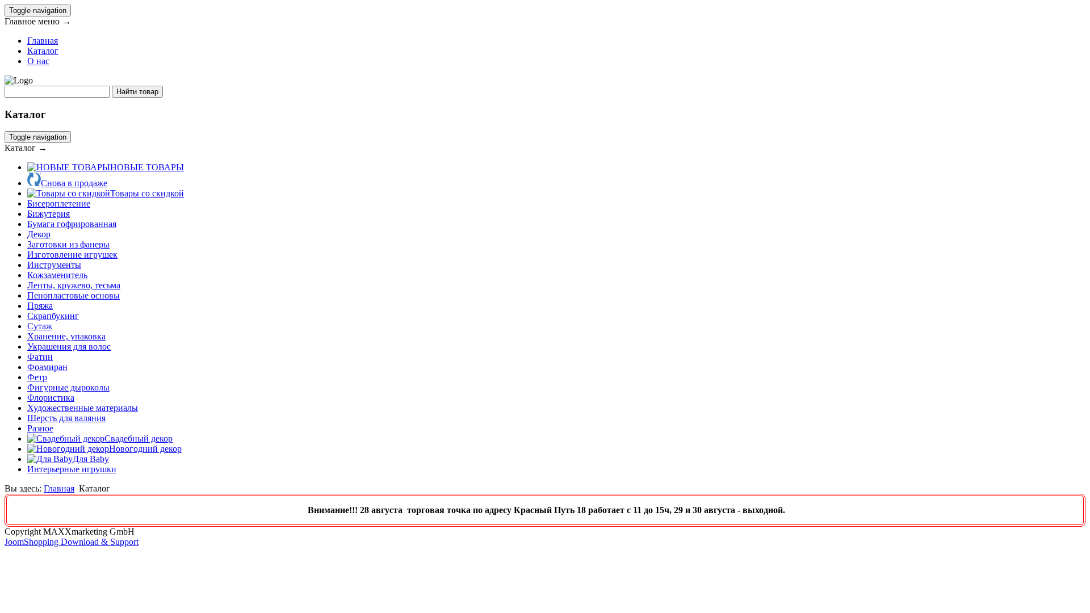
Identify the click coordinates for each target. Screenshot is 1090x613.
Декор (39, 234)
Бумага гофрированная (71, 224)
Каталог (42, 51)
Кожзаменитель (57, 275)
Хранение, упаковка (66, 336)
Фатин (40, 357)
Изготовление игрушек (72, 254)
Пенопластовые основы (73, 295)
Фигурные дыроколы (68, 387)
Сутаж (39, 326)
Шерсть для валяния (66, 418)
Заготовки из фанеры (68, 244)
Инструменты (54, 265)
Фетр (37, 377)
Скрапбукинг (53, 316)
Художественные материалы (82, 408)
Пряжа (40, 305)
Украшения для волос (69, 346)
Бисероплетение (58, 203)
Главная (42, 40)
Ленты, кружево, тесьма (73, 285)
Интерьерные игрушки (71, 469)
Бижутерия (48, 214)
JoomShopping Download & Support (72, 542)
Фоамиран (47, 367)
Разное (40, 428)
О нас (38, 61)
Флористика (50, 397)
